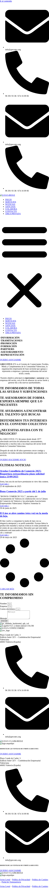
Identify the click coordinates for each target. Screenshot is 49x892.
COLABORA (11, 209)
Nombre (3, 603)
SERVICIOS (10, 202)
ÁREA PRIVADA (13, 214)
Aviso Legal (5, 879)
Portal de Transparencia (11, 882)
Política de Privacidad (21, 879)
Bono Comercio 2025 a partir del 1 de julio (23, 491)
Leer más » (4, 484)
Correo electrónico (8, 609)
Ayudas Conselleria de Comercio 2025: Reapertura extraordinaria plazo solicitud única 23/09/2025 (22, 474)
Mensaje (3, 618)
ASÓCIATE (10, 206)
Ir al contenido (6, 1)
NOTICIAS (10, 204)
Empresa (4, 606)
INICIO (8, 199)
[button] (24, 266)
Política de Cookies (40, 879)
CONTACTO (11, 211)
